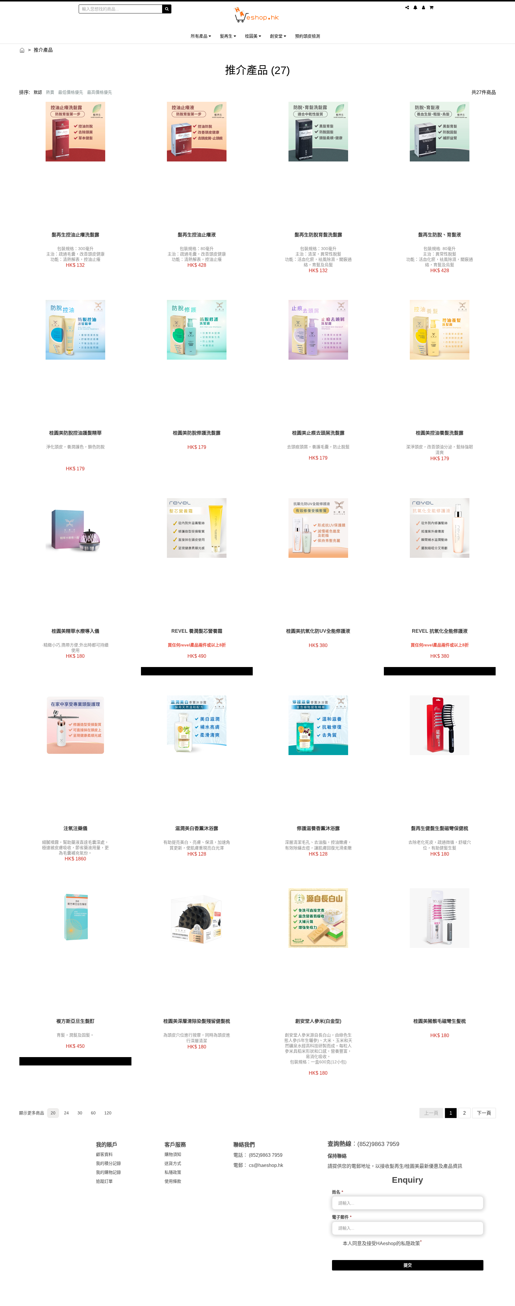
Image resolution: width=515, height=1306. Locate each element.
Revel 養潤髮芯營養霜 (196, 631)
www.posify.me (419, 1299)
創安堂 (277, 36)
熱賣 (50, 92)
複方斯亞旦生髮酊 (75, 1021)
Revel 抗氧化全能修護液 (440, 631)
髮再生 (227, 36)
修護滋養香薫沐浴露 (318, 828)
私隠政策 (410, 1243)
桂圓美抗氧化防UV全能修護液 (318, 631)
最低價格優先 (70, 92)
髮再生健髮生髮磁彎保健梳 (439, 828)
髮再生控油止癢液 (197, 234)
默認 (38, 92)
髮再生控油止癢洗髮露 (75, 234)
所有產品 (200, 36)
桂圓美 (252, 36)
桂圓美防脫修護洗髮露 (197, 433)
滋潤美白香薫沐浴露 (196, 828)
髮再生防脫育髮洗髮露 (318, 234)
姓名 (337, 1192)
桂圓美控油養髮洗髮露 (439, 433)
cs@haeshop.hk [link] (266, 1165)
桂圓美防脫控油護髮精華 (75, 433)
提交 (408, 1265)
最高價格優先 (99, 92)
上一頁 (431, 1113)
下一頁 (484, 1113)
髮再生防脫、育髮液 (439, 234)
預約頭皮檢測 (307, 36)
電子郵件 (341, 1217)
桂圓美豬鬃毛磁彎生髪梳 (439, 1021)
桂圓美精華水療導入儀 (75, 631)
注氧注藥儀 (75, 828)
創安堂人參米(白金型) (318, 1021)
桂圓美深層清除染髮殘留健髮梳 (196, 1021)
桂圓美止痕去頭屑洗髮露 (318, 433)
